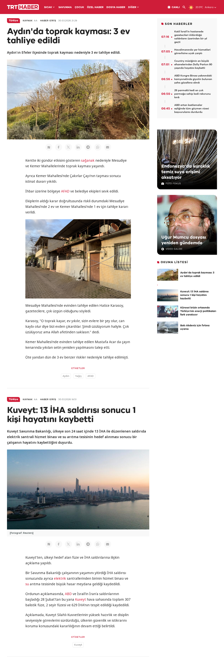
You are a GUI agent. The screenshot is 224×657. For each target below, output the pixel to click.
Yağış (78, 376)
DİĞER (132, 7)
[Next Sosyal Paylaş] (48, 147)
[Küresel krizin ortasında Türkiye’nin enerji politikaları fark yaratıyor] (167, 311)
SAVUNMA (65, 7)
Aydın (66, 376)
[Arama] (185, 7)
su (27, 584)
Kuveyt (80, 599)
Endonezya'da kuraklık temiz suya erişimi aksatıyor (185, 172)
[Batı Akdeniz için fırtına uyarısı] (167, 327)
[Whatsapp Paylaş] (97, 147)
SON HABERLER (178, 24)
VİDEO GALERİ (174, 249)
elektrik (60, 578)
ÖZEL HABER (95, 7)
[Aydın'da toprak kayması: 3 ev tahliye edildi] (167, 275)
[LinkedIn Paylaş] (78, 147)
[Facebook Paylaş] (58, 147)
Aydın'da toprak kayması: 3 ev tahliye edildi (197, 275)
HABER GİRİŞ (48, 21)
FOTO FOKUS (173, 183)
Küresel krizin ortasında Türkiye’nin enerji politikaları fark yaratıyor (198, 311)
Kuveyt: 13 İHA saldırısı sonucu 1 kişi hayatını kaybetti (194, 295)
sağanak (87, 160)
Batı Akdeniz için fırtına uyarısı (194, 327)
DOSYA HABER (115, 7)
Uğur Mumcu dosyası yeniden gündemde (183, 240)
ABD (68, 594)
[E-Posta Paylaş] (107, 147)
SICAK (48, 7)
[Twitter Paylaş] (68, 147)
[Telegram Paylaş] (88, 147)
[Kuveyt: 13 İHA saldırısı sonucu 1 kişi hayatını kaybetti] (167, 295)
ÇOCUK (79, 7)
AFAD (65, 191)
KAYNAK (28, 21)
